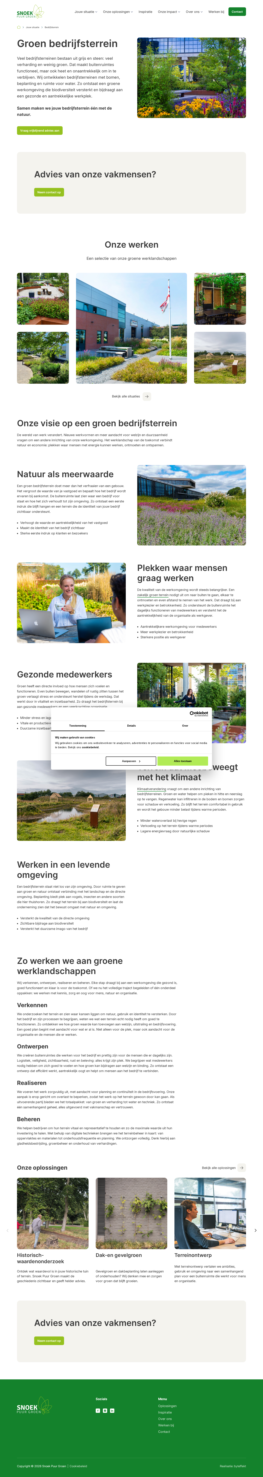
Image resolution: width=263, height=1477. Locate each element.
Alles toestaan (183, 761)
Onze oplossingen (116, 12)
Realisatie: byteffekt (233, 1466)
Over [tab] (185, 725)
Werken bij (216, 12)
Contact (237, 11)
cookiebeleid (90, 747)
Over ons (192, 12)
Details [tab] (131, 725)
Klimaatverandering (151, 789)
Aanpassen (129, 761)
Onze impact (167, 12)
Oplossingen (167, 1406)
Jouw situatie (84, 12)
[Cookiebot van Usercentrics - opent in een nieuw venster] (192, 714)
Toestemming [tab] (77, 725)
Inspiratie (145, 12)
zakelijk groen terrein (153, 595)
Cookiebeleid (78, 1466)
